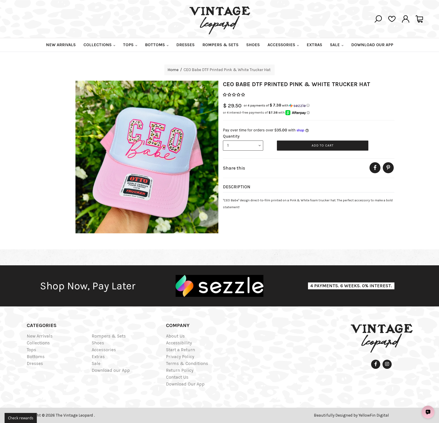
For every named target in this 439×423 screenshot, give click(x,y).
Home (173, 69)
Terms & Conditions (187, 363)
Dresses (35, 363)
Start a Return (180, 349)
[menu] (243, 146)
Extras (98, 356)
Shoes (98, 343)
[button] (234, 95)
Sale (96, 363)
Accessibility (179, 343)
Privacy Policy (180, 356)
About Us (175, 336)
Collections (38, 343)
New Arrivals (40, 336)
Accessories (104, 349)
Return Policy (179, 370)
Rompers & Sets (109, 336)
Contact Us (177, 377)
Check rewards (20, 417)
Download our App (111, 370)
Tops (31, 349)
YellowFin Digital (374, 415)
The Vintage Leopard (75, 415)
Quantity (231, 136)
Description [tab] (236, 186)
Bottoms (36, 356)
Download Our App (185, 384)
